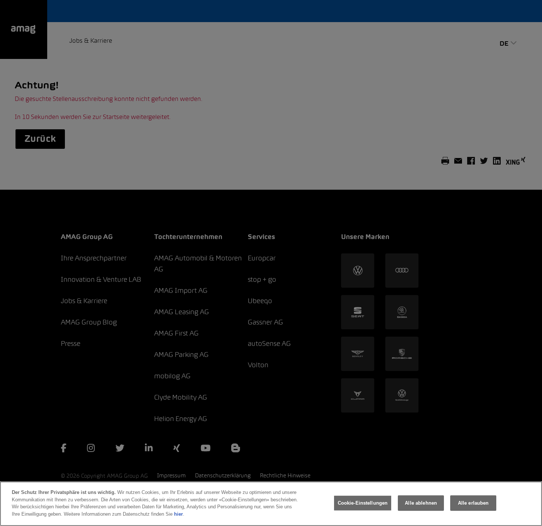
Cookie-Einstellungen (363, 503)
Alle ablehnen (421, 503)
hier (178, 513)
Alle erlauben (473, 503)
